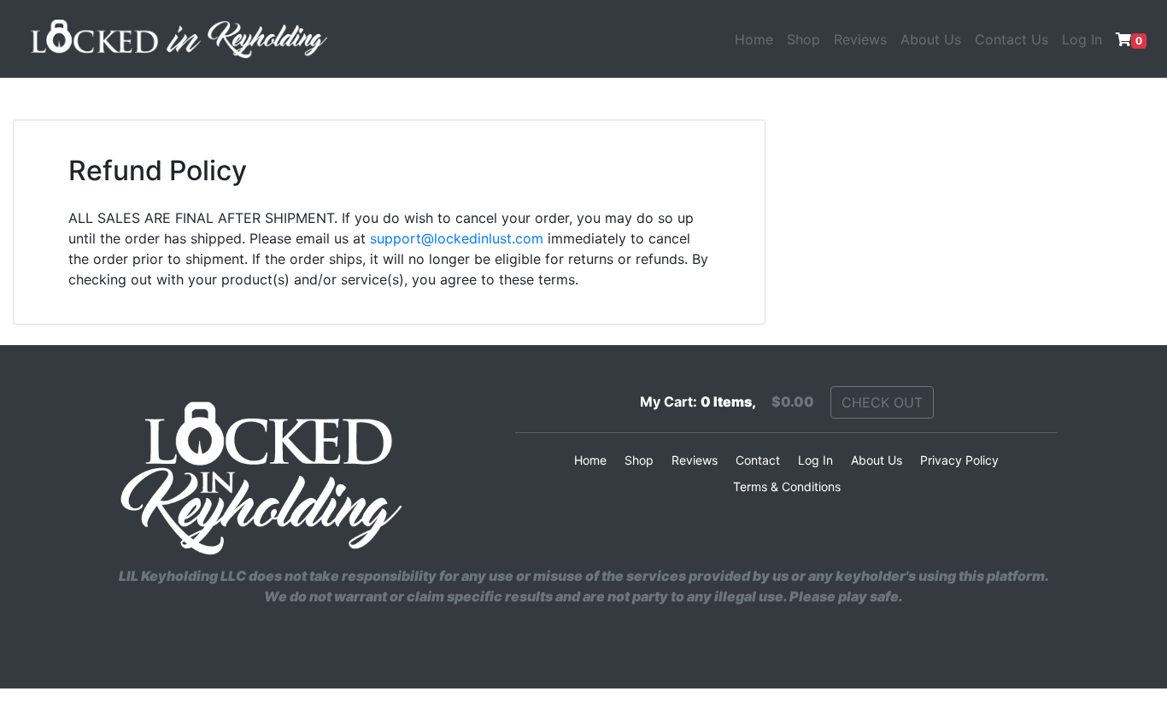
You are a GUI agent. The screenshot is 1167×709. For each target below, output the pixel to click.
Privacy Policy (959, 460)
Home (754, 39)
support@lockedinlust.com (456, 238)
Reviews (860, 39)
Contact (758, 460)
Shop (803, 39)
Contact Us (1011, 39)
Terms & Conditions (787, 486)
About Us (930, 39)
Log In (1082, 39)
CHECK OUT (882, 402)
